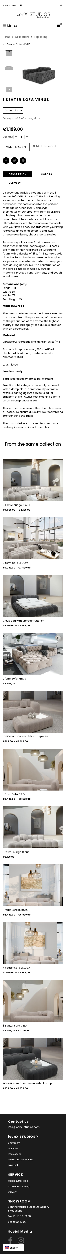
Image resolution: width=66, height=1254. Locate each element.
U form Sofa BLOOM (15, 563)
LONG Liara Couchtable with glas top (26, 736)
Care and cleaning (19, 1186)
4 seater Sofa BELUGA (16, 968)
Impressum (14, 1154)
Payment (13, 1165)
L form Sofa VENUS (14, 678)
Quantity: (8, 136)
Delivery (12, 1191)
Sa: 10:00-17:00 (17, 1222)
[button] (13, 1247)
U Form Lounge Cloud (16, 505)
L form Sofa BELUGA (15, 910)
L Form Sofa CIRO (14, 794)
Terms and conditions (20, 1159)
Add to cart (16, 147)
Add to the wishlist (45, 146)
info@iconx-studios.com (24, 1127)
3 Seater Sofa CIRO (15, 1025)
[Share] (6, 160)
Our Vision (13, 1148)
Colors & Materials (18, 1180)
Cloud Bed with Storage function (23, 621)
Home (6, 37)
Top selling (40, 37)
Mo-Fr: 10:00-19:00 (19, 1216)
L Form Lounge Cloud (16, 852)
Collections (22, 37)
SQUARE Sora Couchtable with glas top (27, 1083)
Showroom (14, 1142)
